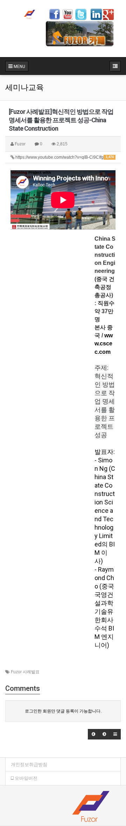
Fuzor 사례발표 (25, 671)
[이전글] (93, 734)
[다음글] (104, 734)
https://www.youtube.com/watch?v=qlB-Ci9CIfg (64, 157)
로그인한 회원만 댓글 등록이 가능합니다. (63, 711)
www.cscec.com (103, 343)
